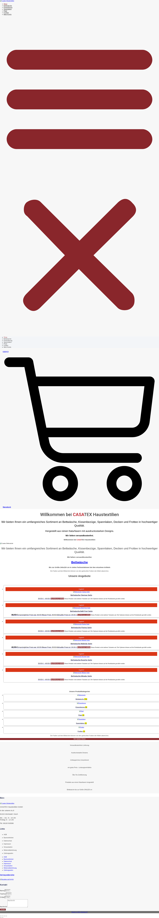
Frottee (6, 13)
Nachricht (3, 907)
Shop (5, 4)
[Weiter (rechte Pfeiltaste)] (2, 917)
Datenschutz (8, 841)
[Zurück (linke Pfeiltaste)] (0, 917)
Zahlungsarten (8, 853)
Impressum (7, 844)
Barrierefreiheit (8, 837)
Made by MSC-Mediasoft (79, 912)
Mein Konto (8, 14)
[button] (79, 176)
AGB (5, 834)
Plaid (5, 11)
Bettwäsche (8, 6)
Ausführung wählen (57, 599)
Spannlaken (8, 9)
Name (2, 891)
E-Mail (2, 897)
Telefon (3, 894)
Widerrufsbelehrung (10, 850)
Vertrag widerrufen (7, 875)
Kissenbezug (8, 7)
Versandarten (8, 847)
